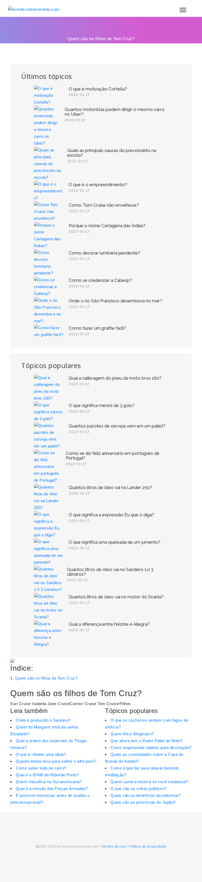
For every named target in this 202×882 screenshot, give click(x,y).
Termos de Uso (113, 846)
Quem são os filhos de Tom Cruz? (46, 678)
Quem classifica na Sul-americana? (49, 781)
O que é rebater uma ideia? (41, 754)
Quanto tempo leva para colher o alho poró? (56, 761)
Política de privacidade (147, 846)
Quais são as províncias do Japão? (143, 802)
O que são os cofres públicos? (138, 788)
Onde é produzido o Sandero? (43, 720)
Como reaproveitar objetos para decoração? (150, 747)
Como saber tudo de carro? (41, 768)
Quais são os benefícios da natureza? (145, 795)
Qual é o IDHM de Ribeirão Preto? (47, 775)
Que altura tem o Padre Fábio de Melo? (146, 740)
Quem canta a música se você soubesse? (149, 781)
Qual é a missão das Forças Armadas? (52, 788)
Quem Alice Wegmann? (132, 734)
